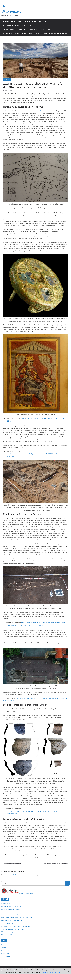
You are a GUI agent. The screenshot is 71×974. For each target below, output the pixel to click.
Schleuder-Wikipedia (7, 923)
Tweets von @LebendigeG (26, 893)
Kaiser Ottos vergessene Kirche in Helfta (30, 111)
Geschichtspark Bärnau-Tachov (10, 915)
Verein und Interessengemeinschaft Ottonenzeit (19, 29)
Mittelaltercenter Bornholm (12, 864)
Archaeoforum (5, 903)
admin (16, 90)
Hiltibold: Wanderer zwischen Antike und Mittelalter (16, 917)
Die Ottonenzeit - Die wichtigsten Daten (16, 25)
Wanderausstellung (7, 932)
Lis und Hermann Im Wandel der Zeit (12, 920)
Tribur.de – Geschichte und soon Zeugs (12, 929)
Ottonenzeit (7, 79)
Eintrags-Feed (5, 950)
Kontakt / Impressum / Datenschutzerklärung (51, 33)
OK (60, 972)
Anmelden (4, 947)
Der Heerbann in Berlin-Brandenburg (12, 906)
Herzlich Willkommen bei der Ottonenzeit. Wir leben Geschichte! (24, 21)
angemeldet (12, 875)
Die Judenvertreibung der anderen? (56, 864)
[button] (47, 21)
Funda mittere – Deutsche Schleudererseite (14, 912)
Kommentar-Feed (6, 953)
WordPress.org (5, 956)
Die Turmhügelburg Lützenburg (10, 909)
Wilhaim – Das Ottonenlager (9, 935)
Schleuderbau (27, 33)
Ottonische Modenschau (11, 33)
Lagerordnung (45, 29)
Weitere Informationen (49, 972)
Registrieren (4, 945)
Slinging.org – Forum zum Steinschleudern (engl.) (15, 926)
